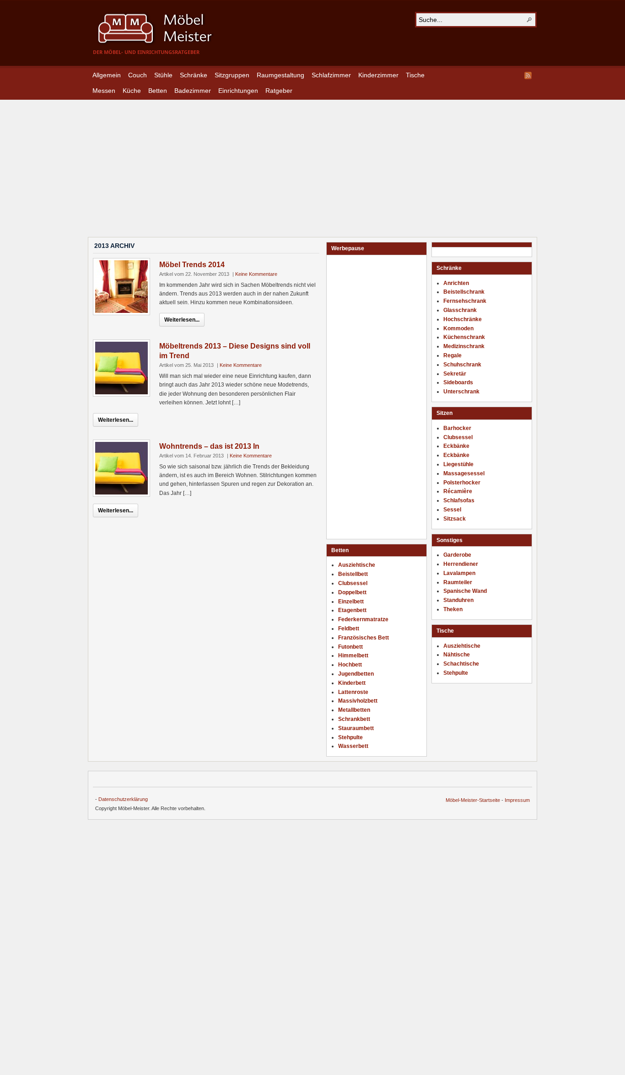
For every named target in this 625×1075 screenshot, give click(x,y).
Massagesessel (464, 473)
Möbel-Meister (161, 28)
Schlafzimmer (331, 75)
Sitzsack (454, 519)
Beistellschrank (464, 292)
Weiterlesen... (181, 320)
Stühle (163, 75)
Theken (453, 609)
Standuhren (458, 600)
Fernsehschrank (464, 301)
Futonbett (350, 647)
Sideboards (458, 382)
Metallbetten (354, 710)
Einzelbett (351, 601)
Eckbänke (456, 446)
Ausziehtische (461, 646)
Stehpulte (455, 673)
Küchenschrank (464, 337)
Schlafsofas (458, 500)
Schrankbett (354, 719)
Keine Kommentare (256, 274)
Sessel (452, 509)
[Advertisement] (312, 164)
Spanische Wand (465, 591)
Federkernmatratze (363, 619)
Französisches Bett (363, 637)
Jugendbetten (356, 674)
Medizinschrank (464, 346)
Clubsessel (458, 437)
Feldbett (348, 628)
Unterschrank (461, 391)
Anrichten (456, 283)
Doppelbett (352, 592)
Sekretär (454, 374)
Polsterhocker (461, 482)
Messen (103, 90)
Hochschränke (462, 319)
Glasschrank (460, 310)
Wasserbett (353, 746)
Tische (415, 75)
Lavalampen (459, 573)
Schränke (193, 75)
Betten (157, 90)
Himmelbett (353, 655)
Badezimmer (192, 90)
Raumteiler (457, 582)
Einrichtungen (238, 90)
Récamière (457, 491)
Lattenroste (353, 692)
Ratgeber (278, 90)
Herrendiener (460, 564)
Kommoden (458, 328)
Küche (132, 90)
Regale (452, 355)
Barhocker (457, 428)
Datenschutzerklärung (123, 799)
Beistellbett (353, 574)
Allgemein (106, 75)
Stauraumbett (356, 728)
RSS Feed (528, 75)
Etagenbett (352, 610)
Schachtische (461, 664)
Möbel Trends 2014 (192, 265)
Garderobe (457, 555)
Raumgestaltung (280, 75)
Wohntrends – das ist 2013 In (209, 446)
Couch (137, 75)
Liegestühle (458, 464)
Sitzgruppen (232, 75)
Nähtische (456, 654)
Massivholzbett (357, 701)
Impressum (517, 800)
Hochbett (350, 664)
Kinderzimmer (378, 75)
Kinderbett (352, 683)
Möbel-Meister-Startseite (473, 800)
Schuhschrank (462, 364)
